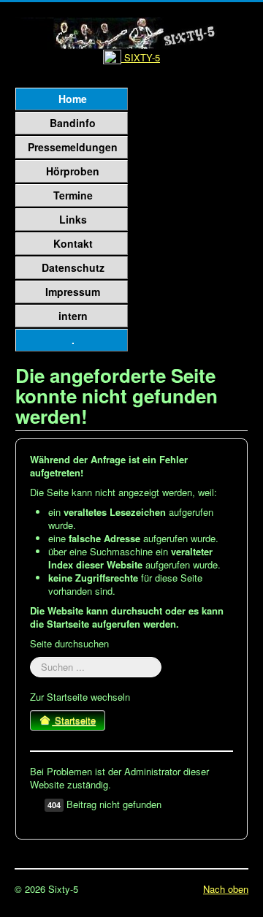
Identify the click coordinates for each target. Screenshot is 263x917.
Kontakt (73, 243)
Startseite (74, 720)
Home (72, 98)
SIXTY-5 (140, 57)
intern (73, 315)
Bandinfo (73, 122)
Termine (73, 195)
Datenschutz (73, 267)
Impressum (72, 291)
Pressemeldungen (73, 147)
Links (73, 219)
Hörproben (72, 171)
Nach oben (225, 889)
